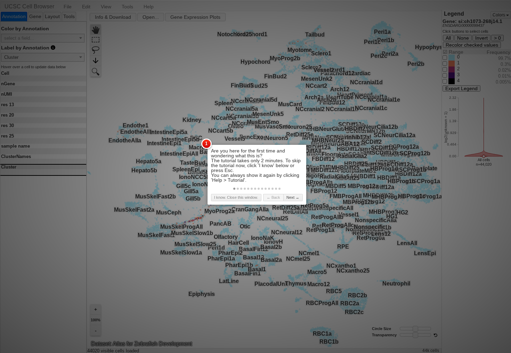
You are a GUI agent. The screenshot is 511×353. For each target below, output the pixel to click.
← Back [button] (273, 197)
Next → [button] (292, 197)
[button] (234, 189)
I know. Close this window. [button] (236, 197)
